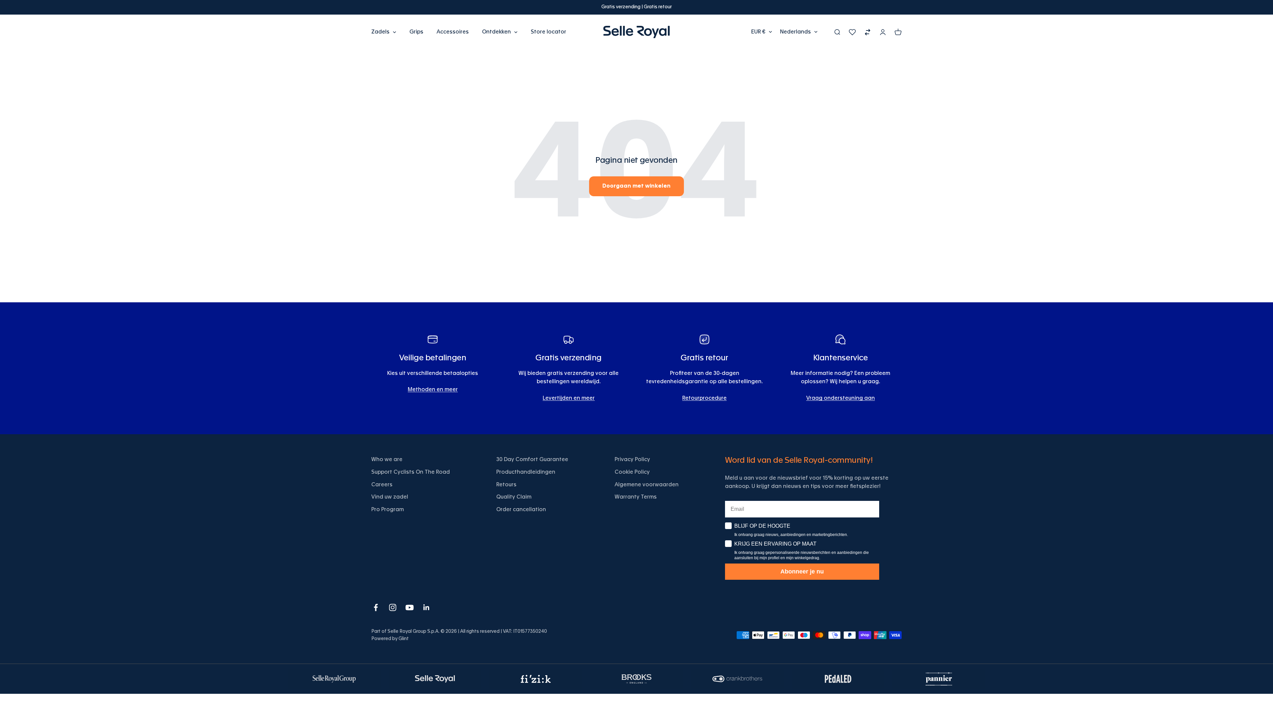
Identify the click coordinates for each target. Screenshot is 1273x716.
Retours (506, 484)
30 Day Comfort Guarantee (532, 459)
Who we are (386, 459)
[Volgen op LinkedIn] (426, 607)
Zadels (380, 31)
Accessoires (453, 31)
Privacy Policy (632, 459)
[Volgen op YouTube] (409, 607)
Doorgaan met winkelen (636, 186)
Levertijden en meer (569, 398)
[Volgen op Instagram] (392, 607)
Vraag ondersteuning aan (840, 398)
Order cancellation (521, 509)
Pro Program (387, 509)
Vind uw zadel (389, 497)
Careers (382, 484)
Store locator (548, 31)
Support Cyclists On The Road (410, 472)
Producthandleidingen (525, 472)
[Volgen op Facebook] (375, 607)
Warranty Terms (636, 497)
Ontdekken (496, 31)
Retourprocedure (704, 398)
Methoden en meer (433, 389)
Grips (416, 31)
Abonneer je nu (802, 571)
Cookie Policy (632, 472)
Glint (403, 638)
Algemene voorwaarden (647, 484)
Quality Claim (513, 497)
